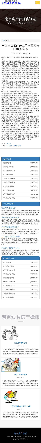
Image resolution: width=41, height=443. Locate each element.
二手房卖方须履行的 (20, 182)
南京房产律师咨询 (20, 186)
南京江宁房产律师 (20, 167)
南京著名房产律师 (8, 258)
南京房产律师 (7, 159)
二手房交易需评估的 (20, 194)
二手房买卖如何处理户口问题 (20, 406)
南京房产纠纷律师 (8, 204)
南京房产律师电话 (20, 174)
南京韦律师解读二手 (20, 171)
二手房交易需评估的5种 (10, 237)
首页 (4, 40)
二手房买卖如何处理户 (10, 227)
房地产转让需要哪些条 (10, 218)
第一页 (9, 144)
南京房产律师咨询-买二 (10, 248)
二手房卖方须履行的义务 (14, 145)
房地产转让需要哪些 (20, 282)
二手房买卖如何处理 (20, 178)
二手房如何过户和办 (20, 198)
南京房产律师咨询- (20, 190)
